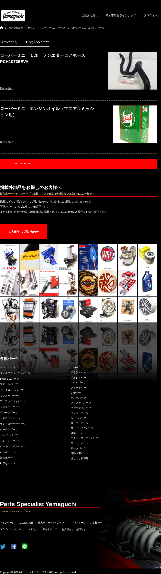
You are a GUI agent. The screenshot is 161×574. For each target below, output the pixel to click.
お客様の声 (96, 522)
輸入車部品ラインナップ (121, 15)
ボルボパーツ (7, 452)
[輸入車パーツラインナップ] (13, 15)
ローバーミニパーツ (82, 428)
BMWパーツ (78, 367)
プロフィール (78, 522)
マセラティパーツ (81, 407)
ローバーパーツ (80, 422)
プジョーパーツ (80, 412)
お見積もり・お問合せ (73, 529)
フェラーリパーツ (10, 406)
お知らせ (33, 529)
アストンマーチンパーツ (85, 438)
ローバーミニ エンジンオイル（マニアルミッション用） (47, 111)
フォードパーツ (80, 387)
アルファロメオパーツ (13, 401)
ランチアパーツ (9, 412)
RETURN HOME (23, 163)
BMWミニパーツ (9, 378)
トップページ (7, 522)
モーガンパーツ (80, 443)
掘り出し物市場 (80, 458)
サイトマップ (50, 529)
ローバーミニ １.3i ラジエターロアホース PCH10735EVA (45, 58)
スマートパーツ (9, 384)
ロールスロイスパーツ (13, 446)
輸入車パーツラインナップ (52, 522)
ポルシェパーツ (80, 377)
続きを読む (6, 88)
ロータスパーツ (9, 429)
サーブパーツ (78, 448)
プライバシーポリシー (12, 529)
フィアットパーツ (81, 402)
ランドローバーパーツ (13, 423)
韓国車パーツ (7, 457)
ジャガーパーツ (9, 435)
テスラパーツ (78, 397)
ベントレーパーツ (10, 440)
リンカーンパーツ (10, 395)
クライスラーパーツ (11, 389)
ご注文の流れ (89, 15)
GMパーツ (76, 392)
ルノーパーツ (78, 417)
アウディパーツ (80, 372)
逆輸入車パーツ (80, 453)
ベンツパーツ (7, 367)
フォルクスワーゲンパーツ (15, 373)
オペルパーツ (78, 382)
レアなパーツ (7, 463)
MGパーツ (76, 433)
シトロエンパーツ (10, 418)
